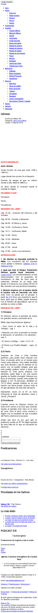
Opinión (11, 35)
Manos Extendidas (15, 73)
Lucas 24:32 (6, 275)
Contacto (8, 106)
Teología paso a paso (16, 66)
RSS (2, 550)
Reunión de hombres (15, 48)
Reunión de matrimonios (17, 53)
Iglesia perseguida (15, 43)
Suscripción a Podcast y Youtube (19, 101)
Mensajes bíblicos (15, 33)
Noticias (12, 58)
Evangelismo (13, 78)
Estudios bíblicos (14, 30)
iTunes (3, 552)
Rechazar (29, 611)
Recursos (8, 81)
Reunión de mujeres (15, 46)
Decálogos (12, 61)
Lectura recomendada (16, 98)
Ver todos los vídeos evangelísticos (14, 484)
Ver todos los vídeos (8, 506)
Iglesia (7, 10)
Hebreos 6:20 (6, 266)
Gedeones (12, 71)
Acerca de (12, 13)
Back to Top (5, 603)
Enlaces (7, 103)
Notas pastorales (14, 88)
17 (36, 264)
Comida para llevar (15, 63)
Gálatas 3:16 (28, 264)
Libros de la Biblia (15, 86)
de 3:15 (9, 297)
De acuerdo (21, 611)
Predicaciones (9, 25)
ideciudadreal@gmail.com (15, 581)
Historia (12, 18)
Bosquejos (12, 96)
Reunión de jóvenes (15, 51)
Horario (11, 20)
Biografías (12, 83)
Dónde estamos (14, 15)
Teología (12, 91)
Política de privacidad (19, 592)
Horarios (4, 584)
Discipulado (13, 93)
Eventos (11, 23)
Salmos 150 (5, 504)
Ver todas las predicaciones (11, 464)
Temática (8, 28)
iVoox (3, 548)
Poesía (11, 56)
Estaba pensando (14, 40)
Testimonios (13, 38)
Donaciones (8, 108)
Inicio (7, 8)
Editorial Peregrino (15, 76)
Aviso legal (5, 592)
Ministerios (8, 68)
